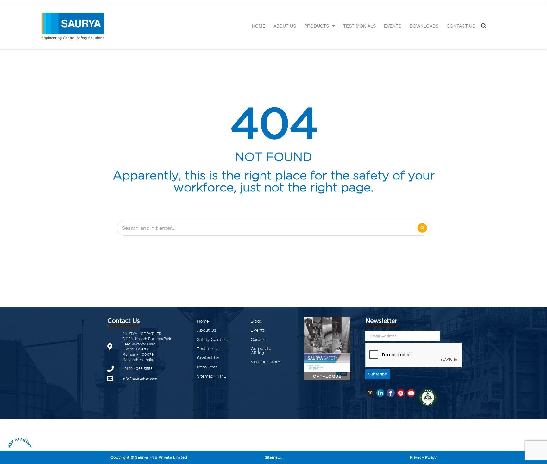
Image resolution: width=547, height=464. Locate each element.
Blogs (256, 321)
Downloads (424, 25)
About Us (285, 25)
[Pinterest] (401, 393)
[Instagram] (370, 393)
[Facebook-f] (391, 393)
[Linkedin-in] (380, 393)
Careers (258, 339)
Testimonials (359, 25)
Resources (207, 367)
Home (258, 25)
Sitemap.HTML (211, 376)
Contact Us (461, 25)
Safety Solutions (213, 339)
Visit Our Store (265, 362)
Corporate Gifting (261, 350)
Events (392, 25)
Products (316, 25)
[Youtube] (411, 393)
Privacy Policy (423, 457)
